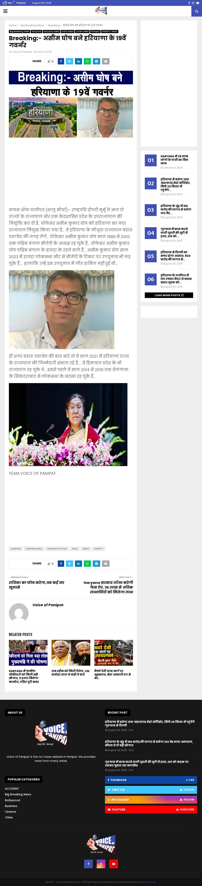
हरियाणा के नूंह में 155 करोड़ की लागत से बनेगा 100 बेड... (176, 209)
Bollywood (12, 800)
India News (67, 31)
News (86, 548)
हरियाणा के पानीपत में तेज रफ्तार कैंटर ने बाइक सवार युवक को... (176, 278)
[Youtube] (113, 864)
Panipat (95, 31)
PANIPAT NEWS (109, 31)
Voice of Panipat (22, 51)
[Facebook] (88, 864)
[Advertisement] (71, 175)
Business (11, 806)
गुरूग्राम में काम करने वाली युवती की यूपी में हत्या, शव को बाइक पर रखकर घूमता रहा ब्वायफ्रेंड (147, 763)
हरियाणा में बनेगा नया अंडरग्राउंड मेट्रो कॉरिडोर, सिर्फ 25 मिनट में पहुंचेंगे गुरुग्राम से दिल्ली (150, 723)
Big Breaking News (19, 31)
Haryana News (51, 31)
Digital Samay (147, 882)
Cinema (10, 812)
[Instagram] (101, 864)
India (75, 548)
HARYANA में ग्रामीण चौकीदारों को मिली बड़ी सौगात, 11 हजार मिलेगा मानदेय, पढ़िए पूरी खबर (24, 676)
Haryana (36, 31)
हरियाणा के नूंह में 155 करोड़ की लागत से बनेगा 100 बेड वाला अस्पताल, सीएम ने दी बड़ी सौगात (149, 743)
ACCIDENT (12, 789)
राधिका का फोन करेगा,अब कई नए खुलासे (36, 585)
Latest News (82, 31)
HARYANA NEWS (34, 548)
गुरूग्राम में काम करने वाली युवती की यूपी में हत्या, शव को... (174, 232)
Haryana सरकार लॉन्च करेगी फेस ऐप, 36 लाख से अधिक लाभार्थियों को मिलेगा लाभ (108, 587)
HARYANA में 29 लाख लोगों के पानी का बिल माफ (174, 159)
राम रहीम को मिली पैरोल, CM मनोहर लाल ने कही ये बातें (70, 673)
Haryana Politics (57, 548)
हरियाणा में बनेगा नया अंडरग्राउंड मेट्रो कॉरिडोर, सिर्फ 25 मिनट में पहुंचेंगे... (175, 184)
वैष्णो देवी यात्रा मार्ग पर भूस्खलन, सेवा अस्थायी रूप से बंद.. (112, 674)
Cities (9, 817)
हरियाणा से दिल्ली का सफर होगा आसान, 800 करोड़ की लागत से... (176, 255)
